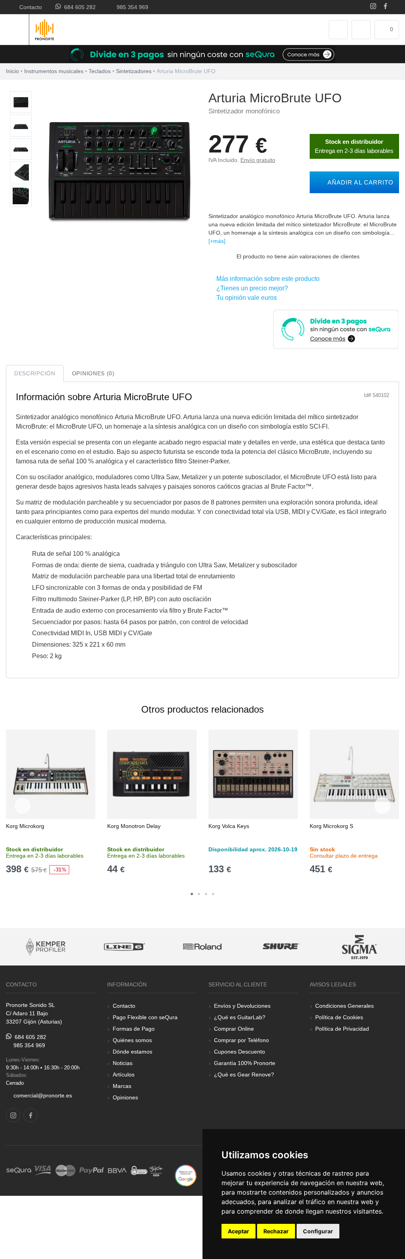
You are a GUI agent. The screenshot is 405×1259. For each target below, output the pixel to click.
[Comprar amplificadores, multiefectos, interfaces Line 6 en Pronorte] (96, 947)
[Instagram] (373, 7)
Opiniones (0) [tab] (93, 373)
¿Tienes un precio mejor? (250, 288)
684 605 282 (78, 7)
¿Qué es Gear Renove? (244, 1074)
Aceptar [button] (238, 1231)
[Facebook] (385, 7)
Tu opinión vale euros (245, 297)
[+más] (216, 241)
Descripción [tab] (34, 373)
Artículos (123, 1074)
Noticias (122, 1063)
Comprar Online (234, 1029)
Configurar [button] (318, 1231)
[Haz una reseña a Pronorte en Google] (186, 1175)
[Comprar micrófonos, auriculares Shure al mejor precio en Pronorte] (254, 947)
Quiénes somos (132, 1040)
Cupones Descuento (239, 1051)
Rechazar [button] (276, 1231)
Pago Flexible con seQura (145, 1017)
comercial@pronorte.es (42, 1095)
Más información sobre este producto (266, 278)
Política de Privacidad (342, 1029)
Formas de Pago (134, 1029)
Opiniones (125, 1097)
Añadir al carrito (359, 182)
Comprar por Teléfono (241, 1040)
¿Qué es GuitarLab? (239, 1017)
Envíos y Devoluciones (242, 1006)
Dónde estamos (132, 1051)
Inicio (12, 71)
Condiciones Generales (344, 1006)
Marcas (122, 1086)
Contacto (29, 7)
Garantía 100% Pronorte (244, 1063)
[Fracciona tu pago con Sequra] (336, 328)
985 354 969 (131, 7)
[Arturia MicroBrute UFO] (21, 102)
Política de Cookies (339, 1017)
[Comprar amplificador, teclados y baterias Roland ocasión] (175, 947)
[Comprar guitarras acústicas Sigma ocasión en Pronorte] (332, 947)
